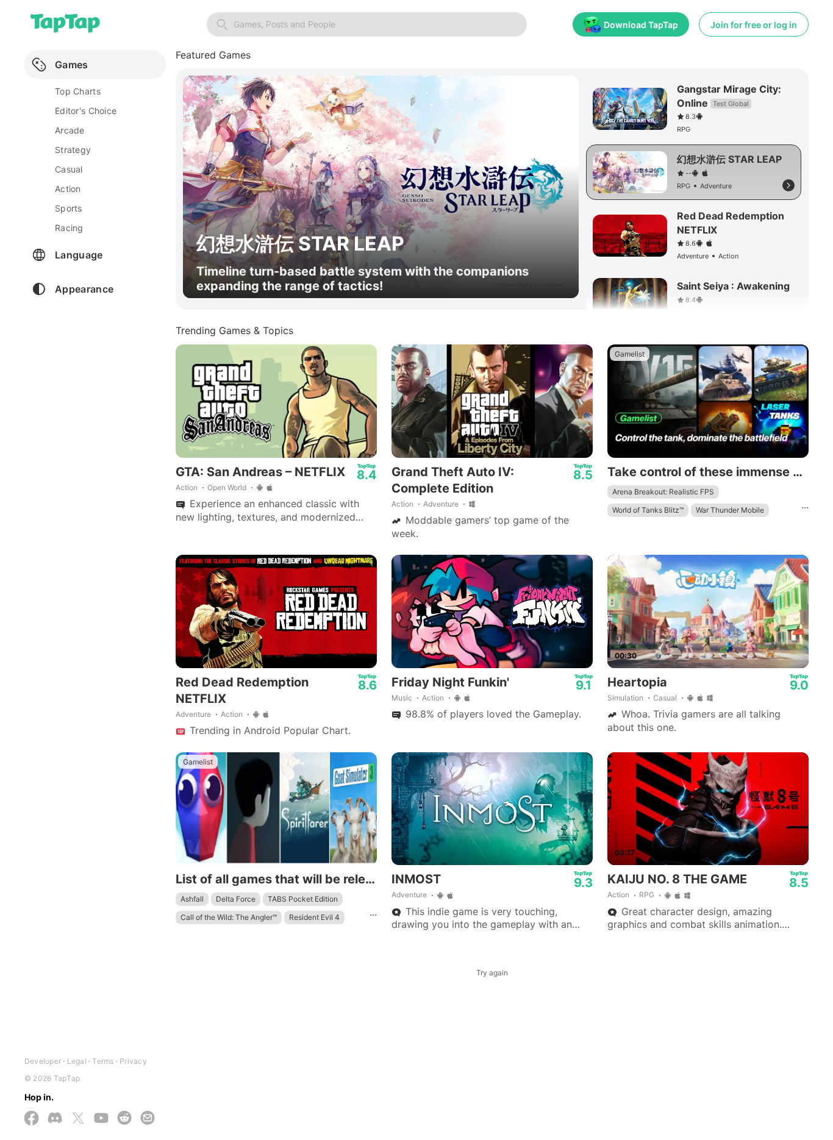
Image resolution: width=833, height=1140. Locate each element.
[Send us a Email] (147, 1119)
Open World (226, 487)
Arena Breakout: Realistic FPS (663, 491)
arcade (70, 130)
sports (68, 208)
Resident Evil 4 (314, 917)
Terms (102, 1061)
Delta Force (236, 898)
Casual (665, 697)
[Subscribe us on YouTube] (101, 1119)
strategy (73, 149)
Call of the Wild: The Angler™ (229, 917)
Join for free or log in (753, 25)
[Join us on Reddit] (124, 1119)
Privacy (133, 1061)
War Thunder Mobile (730, 510)
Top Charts (78, 91)
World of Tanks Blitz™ (648, 510)
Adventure (441, 503)
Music (401, 697)
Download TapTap (641, 25)
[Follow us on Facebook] (31, 1119)
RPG (646, 894)
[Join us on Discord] (55, 1119)
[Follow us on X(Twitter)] (78, 1119)
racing (69, 228)
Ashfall (192, 898)
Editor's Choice (85, 110)
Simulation (625, 697)
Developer (42, 1061)
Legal (77, 1061)
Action (187, 487)
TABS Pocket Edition (303, 898)
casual (69, 169)
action (68, 188)
